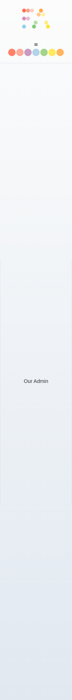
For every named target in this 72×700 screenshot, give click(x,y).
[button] (36, 44)
